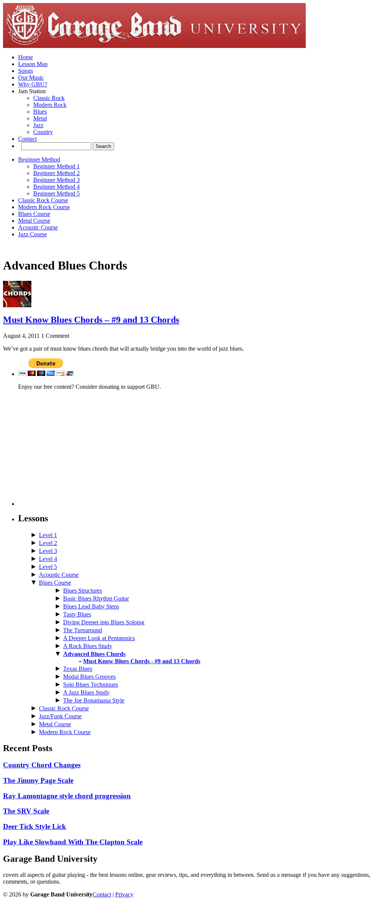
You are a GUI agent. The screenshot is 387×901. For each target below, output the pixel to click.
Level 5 (48, 567)
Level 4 (48, 559)
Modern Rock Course (44, 207)
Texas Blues (77, 668)
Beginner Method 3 (56, 180)
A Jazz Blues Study (86, 692)
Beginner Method (39, 159)
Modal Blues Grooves (89, 676)
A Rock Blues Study (87, 646)
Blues (40, 111)
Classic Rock (49, 98)
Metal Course (34, 220)
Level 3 (48, 551)
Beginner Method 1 (56, 166)
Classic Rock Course (43, 200)
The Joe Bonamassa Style (93, 700)
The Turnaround (82, 630)
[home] (154, 46)
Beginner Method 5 (56, 193)
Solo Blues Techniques (90, 684)
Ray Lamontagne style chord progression (67, 796)
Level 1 (48, 535)
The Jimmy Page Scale (38, 780)
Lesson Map (33, 64)
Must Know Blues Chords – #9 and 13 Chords (91, 320)
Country (43, 132)
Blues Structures (82, 590)
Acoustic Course (38, 227)
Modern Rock (50, 105)
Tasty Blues (77, 614)
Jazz (38, 125)
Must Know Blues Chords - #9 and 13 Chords (141, 661)
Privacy (124, 894)
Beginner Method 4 (56, 186)
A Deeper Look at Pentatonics (99, 638)
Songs (25, 71)
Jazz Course (32, 234)
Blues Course (34, 214)
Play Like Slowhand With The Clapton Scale (72, 842)
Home (25, 57)
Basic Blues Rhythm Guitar (96, 598)
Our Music (31, 77)
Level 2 (48, 543)
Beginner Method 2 (56, 173)
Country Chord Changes (41, 765)
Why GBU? (32, 84)
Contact (27, 139)
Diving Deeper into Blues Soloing (103, 622)
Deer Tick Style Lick (34, 826)
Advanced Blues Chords (94, 654)
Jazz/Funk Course (60, 716)
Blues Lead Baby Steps (91, 606)
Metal (40, 118)
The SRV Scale (26, 811)
